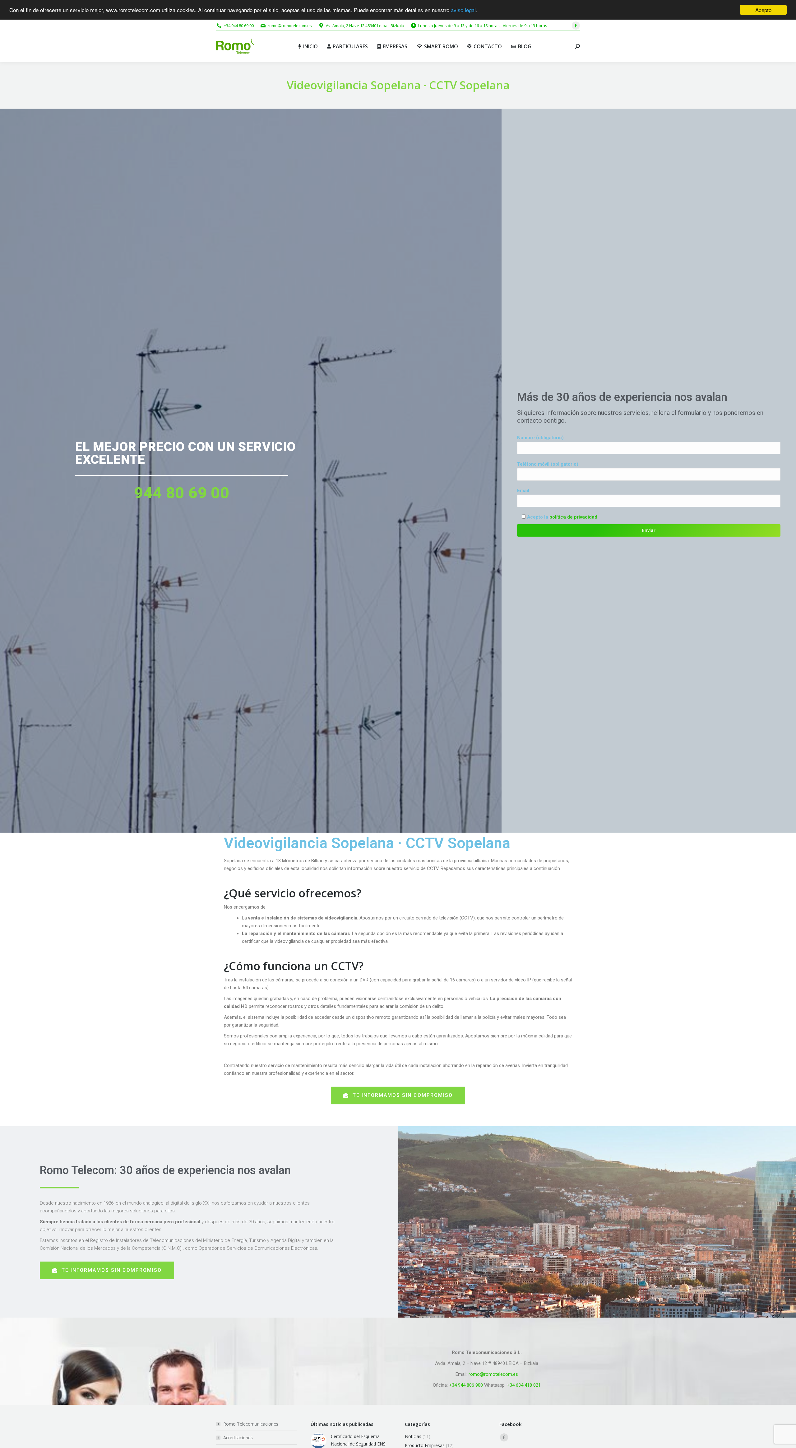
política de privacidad (573, 517)
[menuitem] (308, 46)
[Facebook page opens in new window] (576, 25)
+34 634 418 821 (524, 1385)
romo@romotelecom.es (493, 1374)
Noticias (413, 1436)
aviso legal (463, 10)
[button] (398, 1095)
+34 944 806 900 (466, 1385)
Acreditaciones (238, 1438)
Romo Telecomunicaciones (250, 1424)
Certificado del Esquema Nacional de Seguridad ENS (358, 1440)
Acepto (763, 10)
